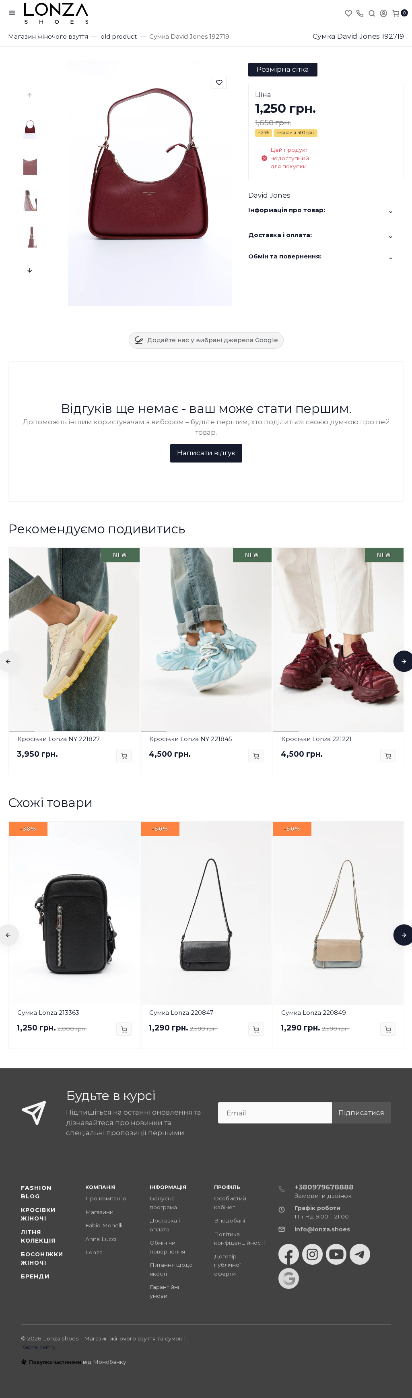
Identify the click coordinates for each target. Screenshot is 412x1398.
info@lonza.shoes (322, 1229)
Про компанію (105, 1198)
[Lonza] (56, 13)
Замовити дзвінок (323, 1196)
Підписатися (361, 1113)
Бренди (35, 1276)
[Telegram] (360, 1254)
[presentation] (30, 95)
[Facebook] (288, 1254)
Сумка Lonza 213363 (48, 1012)
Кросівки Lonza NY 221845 (190, 739)
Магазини (99, 1212)
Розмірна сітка (283, 69)
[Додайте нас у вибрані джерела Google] (288, 1278)
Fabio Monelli (103, 1225)
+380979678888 (324, 1187)
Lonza (94, 1252)
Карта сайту (38, 1347)
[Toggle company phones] (359, 13)
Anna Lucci (100, 1239)
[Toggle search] (371, 13)
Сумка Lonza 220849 (313, 1012)
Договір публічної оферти (227, 1265)
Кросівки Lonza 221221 (316, 739)
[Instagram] (312, 1254)
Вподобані (229, 1220)
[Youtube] (336, 1254)
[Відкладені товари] (349, 13)
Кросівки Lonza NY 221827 (58, 739)
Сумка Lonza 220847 (181, 1012)
